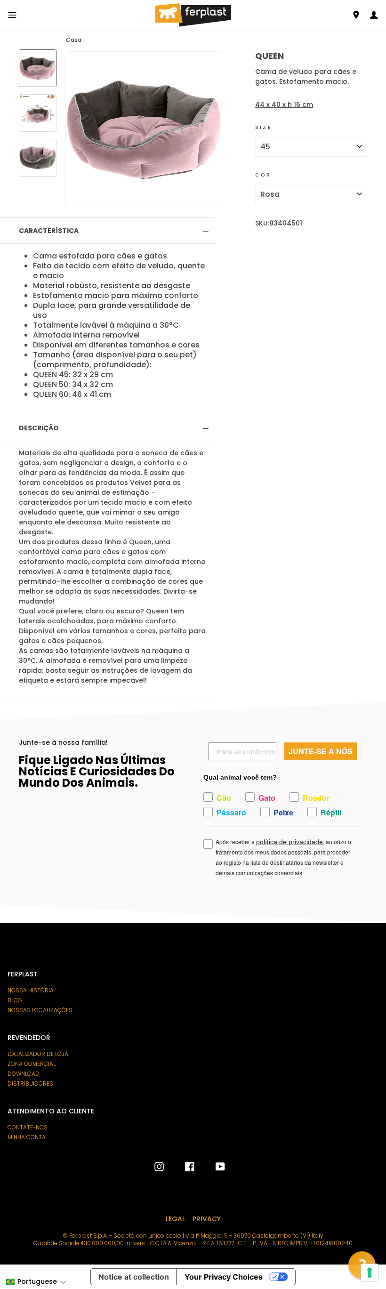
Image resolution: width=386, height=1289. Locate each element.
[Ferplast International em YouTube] (213, 1166)
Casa (73, 40)
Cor (263, 174)
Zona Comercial (32, 1064)
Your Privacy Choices (224, 1276)
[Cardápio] (12, 15)
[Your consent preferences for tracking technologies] (369, 1272)
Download (24, 1074)
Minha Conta (27, 1137)
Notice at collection (133, 1276)
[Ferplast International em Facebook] (182, 1166)
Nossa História (31, 990)
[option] (144, 129)
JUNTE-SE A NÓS (321, 751)
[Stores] (356, 15)
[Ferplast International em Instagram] (159, 1166)
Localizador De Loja (38, 1054)
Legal (175, 1219)
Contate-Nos (28, 1127)
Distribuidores (30, 1084)
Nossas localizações (40, 1010)
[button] (36, 1281)
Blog (15, 1000)
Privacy (207, 1219)
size (263, 127)
